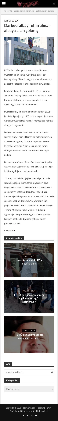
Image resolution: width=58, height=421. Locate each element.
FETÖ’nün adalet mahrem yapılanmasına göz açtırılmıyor (29, 298)
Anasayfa (8, 11)
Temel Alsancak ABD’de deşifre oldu (29, 261)
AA (13, 230)
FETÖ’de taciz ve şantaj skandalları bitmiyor (29, 336)
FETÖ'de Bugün (11, 21)
